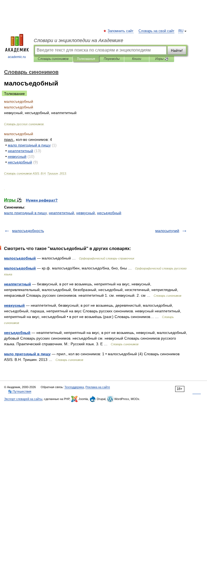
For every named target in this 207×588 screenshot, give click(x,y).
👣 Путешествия (19, 391)
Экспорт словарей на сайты (23, 399)
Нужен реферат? (42, 200)
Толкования (86, 59)
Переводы (112, 59)
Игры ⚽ (161, 59)
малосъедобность (28, 230)
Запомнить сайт (120, 31)
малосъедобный (20, 258)
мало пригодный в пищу (25, 213)
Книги (136, 59)
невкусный (85, 213)
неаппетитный (61, 213)
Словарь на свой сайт (156, 31)
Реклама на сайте (97, 387)
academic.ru (17, 57)
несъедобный (109, 213)
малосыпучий (167, 230)
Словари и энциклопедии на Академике (78, 40)
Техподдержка (74, 387)
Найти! (177, 50)
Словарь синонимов (53, 59)
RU (180, 31)
